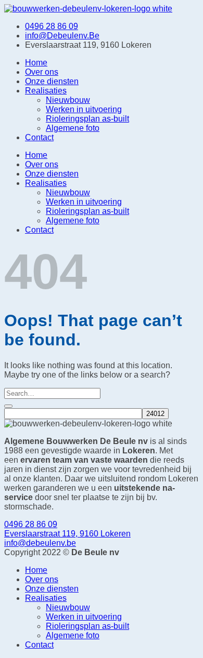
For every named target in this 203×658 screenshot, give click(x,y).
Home (36, 62)
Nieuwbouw (68, 100)
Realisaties (46, 90)
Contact (39, 137)
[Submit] (8, 406)
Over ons (41, 72)
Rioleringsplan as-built (87, 118)
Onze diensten (52, 81)
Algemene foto (72, 128)
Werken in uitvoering (84, 109)
